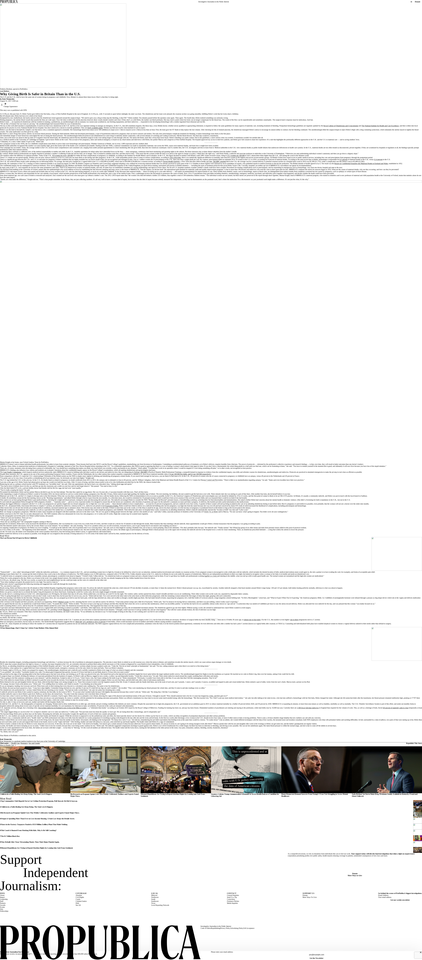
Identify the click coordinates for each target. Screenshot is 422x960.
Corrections (231, 899)
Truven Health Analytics (171, 161)
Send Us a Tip (232, 897)
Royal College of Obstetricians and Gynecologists (341, 126)
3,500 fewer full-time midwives (308, 708)
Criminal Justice (81, 901)
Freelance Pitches (233, 901)
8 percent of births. (112, 506)
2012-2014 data (175, 157)
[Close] (420, 952)
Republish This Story (414, 743)
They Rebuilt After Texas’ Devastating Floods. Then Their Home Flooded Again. (30, 842)
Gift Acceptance (248, 928)
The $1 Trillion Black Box (10, 836)
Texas (153, 903)
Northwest (154, 897)
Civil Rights (80, 897)
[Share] (2, 105)
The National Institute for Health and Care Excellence (380, 126)
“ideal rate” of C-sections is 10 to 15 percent (90, 622)
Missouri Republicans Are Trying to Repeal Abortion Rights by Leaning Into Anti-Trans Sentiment (37, 848)
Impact (2, 897)
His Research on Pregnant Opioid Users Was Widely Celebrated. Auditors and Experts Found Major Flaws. (40, 813)
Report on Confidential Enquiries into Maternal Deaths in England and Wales (361, 163)
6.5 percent (343, 159)
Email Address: (383, 895)
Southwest (154, 901)
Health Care (15, 743)
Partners (3, 903)
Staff (1, 901)
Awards (2, 905)
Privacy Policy (225, 928)
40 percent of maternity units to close (395, 708)
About (2, 895)
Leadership (4, 899)
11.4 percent (378, 159)
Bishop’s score (63, 602)
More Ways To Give (310, 897)
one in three (294, 620)
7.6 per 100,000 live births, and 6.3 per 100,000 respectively (190, 474)
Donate (417, 2)
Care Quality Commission (12, 472)
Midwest (154, 895)
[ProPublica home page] (100, 942)
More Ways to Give (355, 875)
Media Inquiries (232, 903)
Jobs (1, 909)
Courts (78, 899)
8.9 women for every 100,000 (62, 155)
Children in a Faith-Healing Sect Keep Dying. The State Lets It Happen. (26, 794)
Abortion (79, 895)
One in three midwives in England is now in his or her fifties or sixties (62, 708)
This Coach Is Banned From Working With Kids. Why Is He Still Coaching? (28, 830)
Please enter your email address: (222, 952)
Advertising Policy (236, 928)
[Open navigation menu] (411, 2)
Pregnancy (24, 743)
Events (2, 907)
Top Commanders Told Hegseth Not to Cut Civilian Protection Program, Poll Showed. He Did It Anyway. (39, 801)
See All (78, 905)
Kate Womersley (8, 99)
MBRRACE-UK (62, 165)
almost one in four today (252, 620)
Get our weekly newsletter (400, 900)
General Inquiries (233, 895)
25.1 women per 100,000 (236, 155)
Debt (77, 903)
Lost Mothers (4, 91)
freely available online (95, 128)
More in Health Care (7, 745)
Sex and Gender (34, 743)
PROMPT (144, 472)
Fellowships (4, 911)
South (153, 899)
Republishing (215, 928)
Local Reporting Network (160, 905)
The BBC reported (219, 161)
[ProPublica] (9, 1)
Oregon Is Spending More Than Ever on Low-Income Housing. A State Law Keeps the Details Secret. (38, 819)
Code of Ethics (206, 928)
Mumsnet (66, 610)
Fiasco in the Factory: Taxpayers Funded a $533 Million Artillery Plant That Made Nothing (34, 824)
